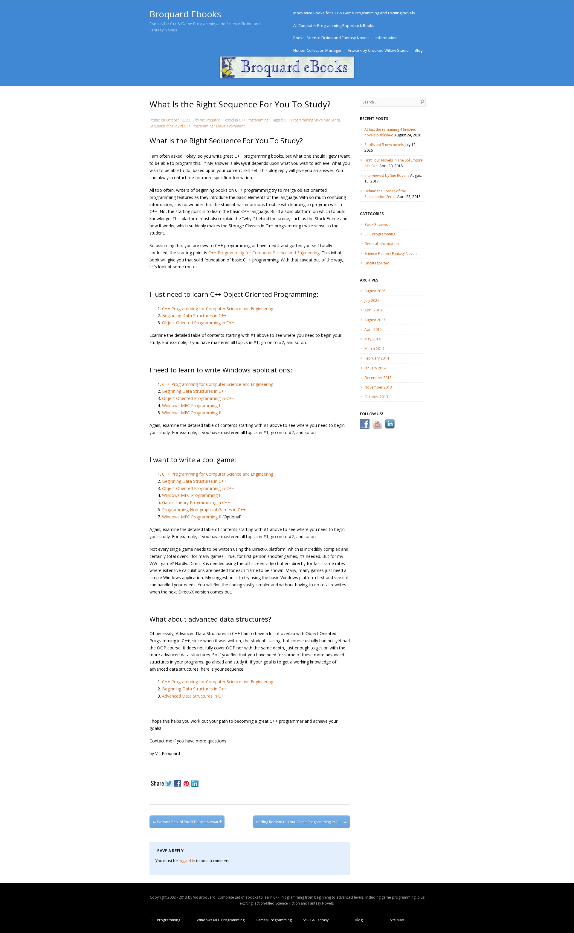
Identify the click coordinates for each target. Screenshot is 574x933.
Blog (418, 50)
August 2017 (374, 319)
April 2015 (373, 329)
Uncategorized (377, 263)
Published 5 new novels (384, 144)
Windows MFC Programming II (191, 412)
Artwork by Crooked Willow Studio (378, 50)
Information (386, 37)
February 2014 (376, 358)
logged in (187, 860)
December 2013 (378, 377)
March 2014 (374, 348)
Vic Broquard (210, 120)
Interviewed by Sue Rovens (386, 175)
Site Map (397, 920)
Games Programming (274, 920)
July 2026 (371, 300)
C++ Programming (253, 120)
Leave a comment (230, 126)
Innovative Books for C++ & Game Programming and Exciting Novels (354, 13)
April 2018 (373, 310)
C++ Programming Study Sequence (312, 120)
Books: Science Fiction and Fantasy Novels (331, 37)
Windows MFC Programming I (191, 405)
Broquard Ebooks (185, 14)
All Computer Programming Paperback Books (333, 25)
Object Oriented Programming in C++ (198, 322)
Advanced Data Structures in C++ (194, 696)
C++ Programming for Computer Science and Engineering (264, 252)
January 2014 (375, 368)
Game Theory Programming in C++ (196, 502)
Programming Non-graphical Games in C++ (204, 509)
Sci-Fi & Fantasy (316, 920)
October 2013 (376, 396)
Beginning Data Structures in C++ (194, 315)
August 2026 (374, 290)
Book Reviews (376, 224)
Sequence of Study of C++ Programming (181, 126)
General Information (381, 243)
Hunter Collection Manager (317, 50)
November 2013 (378, 387)
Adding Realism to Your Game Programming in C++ (301, 821)
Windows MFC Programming (221, 920)
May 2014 (372, 339)
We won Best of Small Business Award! (187, 821)
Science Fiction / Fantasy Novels (390, 253)
